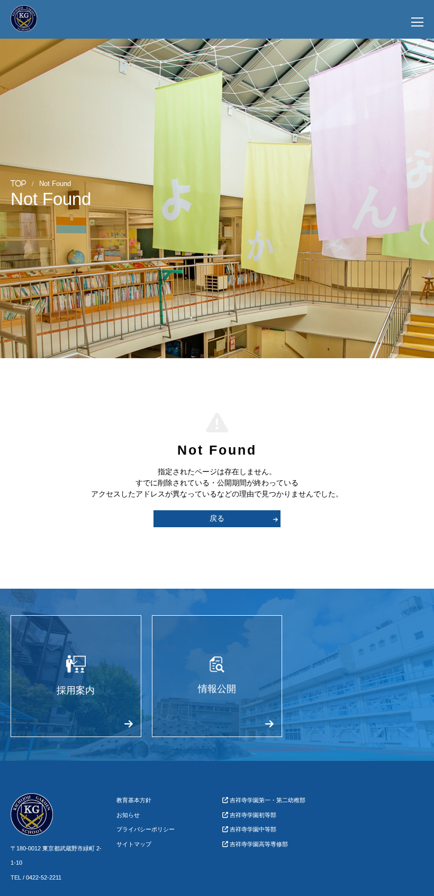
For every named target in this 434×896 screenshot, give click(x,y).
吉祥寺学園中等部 (252, 829)
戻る (217, 518)
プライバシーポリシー (145, 829)
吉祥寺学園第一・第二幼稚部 (266, 800)
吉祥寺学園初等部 (252, 815)
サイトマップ (133, 844)
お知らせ (128, 815)
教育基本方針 (133, 800)
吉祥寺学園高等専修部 (258, 844)
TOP (18, 183)
